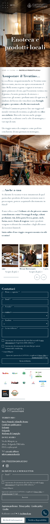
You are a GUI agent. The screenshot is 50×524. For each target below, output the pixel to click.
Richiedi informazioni (12, 520)
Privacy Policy (42, 355)
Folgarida (6, 430)
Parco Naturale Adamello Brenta (15, 421)
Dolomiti (5, 427)
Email (8, 299)
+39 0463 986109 (12, 451)
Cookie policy (37, 506)
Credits (5, 509)
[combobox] (25, 316)
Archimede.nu (25, 513)
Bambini (8, 320)
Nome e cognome (12, 292)
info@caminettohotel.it (11, 454)
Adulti (8, 312)
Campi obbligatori (7, 352)
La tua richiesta (11, 328)
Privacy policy (24, 506)
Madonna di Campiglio (11, 433)
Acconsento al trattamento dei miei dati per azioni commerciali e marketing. (22, 347)
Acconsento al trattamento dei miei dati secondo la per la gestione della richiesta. (24, 341)
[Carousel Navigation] (25, 277)
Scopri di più (18, 271)
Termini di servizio (37, 357)
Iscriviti (25, 497)
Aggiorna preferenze (10, 506)
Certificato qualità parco (11, 424)
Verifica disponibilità (37, 520)
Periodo (8, 307)
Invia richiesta (25, 361)
